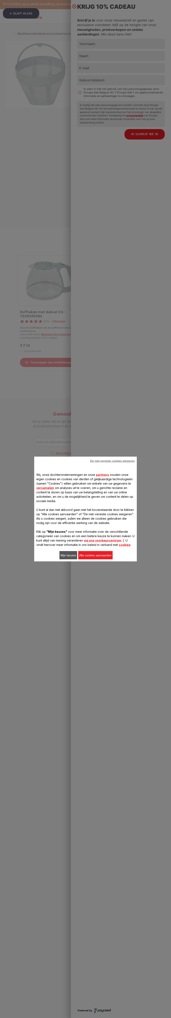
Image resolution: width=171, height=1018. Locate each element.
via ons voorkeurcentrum (102, 540)
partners (102, 474)
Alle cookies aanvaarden (95, 555)
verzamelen (45, 488)
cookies (125, 545)
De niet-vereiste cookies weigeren (112, 460)
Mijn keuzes (68, 555)
